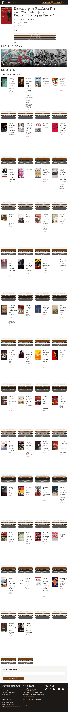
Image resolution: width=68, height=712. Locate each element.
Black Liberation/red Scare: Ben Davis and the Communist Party (29, 264)
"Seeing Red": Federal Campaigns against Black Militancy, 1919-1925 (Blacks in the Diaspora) (45, 220)
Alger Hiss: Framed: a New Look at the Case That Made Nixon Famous (29, 537)
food (46, 2)
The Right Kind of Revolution (45, 125)
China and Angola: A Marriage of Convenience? (63, 353)
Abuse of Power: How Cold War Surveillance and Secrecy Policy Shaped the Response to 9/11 (11, 175)
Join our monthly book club (8, 702)
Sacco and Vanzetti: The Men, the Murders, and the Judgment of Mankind (11, 128)
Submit (25, 706)
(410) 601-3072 (30, 690)
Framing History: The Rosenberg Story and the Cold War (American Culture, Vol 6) (12, 83)
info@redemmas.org (31, 689)
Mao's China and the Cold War (29, 488)
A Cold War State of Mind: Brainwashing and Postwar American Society (12, 355)
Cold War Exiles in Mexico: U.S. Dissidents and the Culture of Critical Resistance (63, 492)
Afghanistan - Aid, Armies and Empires (45, 79)
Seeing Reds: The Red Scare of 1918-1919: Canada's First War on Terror (63, 127)
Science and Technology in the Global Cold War (45, 308)
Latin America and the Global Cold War (63, 579)
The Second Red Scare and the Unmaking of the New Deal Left (12, 627)
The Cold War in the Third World (12, 488)
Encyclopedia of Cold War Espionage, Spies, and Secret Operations (29, 446)
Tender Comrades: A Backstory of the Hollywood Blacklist (63, 399)
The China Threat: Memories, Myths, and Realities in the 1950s (46, 491)
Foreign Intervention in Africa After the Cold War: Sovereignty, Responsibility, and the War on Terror (12, 584)
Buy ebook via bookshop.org (34, 37)
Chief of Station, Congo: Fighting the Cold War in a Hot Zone (63, 219)
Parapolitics (62, 532)
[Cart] (63, 2)
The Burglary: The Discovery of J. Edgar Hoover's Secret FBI (63, 263)
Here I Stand (29, 169)
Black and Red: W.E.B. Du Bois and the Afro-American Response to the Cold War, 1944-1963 (11, 266)
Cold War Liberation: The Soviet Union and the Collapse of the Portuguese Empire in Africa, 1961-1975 (46, 585)
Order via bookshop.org (34, 35)
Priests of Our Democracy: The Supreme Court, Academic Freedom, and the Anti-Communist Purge (45, 403)
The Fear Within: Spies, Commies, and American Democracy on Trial (46, 173)
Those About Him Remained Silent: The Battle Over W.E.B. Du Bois (11, 447)
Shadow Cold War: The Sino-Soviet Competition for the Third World (63, 446)
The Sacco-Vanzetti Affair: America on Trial (11, 218)
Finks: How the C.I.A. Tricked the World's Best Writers (28, 581)
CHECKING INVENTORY (35, 34)
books (57, 2)
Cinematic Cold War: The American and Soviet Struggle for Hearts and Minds (12, 400)
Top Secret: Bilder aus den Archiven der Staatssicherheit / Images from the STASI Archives (29, 356)
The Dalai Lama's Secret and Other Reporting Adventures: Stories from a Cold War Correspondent (46, 357)
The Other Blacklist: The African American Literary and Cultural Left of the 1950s (11, 538)
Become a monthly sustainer (8, 704)
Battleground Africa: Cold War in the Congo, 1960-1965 (29, 399)
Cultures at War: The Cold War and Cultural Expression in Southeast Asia (63, 82)
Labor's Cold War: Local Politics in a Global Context (29, 309)
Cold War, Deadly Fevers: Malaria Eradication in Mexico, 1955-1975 (63, 310)
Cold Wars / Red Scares (10, 74)
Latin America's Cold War (28, 216)
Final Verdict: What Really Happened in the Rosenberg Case (29, 127)
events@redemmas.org (29, 696)
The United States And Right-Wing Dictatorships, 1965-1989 (45, 445)
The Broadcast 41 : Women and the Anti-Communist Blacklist (46, 536)
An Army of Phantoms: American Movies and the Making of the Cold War (46, 264)
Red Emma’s (10, 2)
